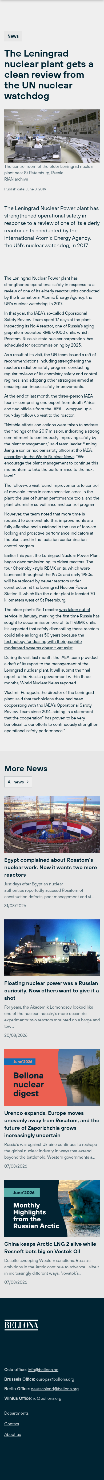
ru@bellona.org (47, 1398)
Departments (16, 1413)
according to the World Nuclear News (39, 456)
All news (16, 781)
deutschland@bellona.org (55, 1388)
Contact (11, 1423)
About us (12, 1434)
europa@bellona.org (55, 1379)
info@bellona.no (43, 1369)
